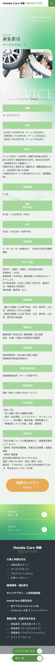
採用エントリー (27, 485)
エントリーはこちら (24, 651)
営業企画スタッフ (20, 565)
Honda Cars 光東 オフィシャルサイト (29, 610)
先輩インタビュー (20, 578)
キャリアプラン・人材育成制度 (23, 593)
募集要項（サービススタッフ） (26, 628)
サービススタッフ (20, 569)
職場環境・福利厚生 (17, 585)
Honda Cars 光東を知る (19, 601)
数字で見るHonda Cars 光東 (25, 606)
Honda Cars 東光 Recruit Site (23, 3)
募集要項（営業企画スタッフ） (26, 624)
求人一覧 (19, 658)
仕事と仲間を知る (16, 559)
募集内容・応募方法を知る (21, 618)
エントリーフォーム (21, 637)
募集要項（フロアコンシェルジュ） (28, 632)
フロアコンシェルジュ (22, 573)
